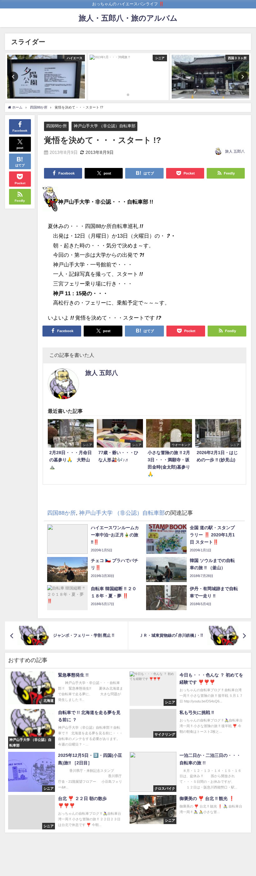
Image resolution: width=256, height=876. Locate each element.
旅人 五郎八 (235, 151)
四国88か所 (56, 126)
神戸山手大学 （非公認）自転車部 (104, 126)
